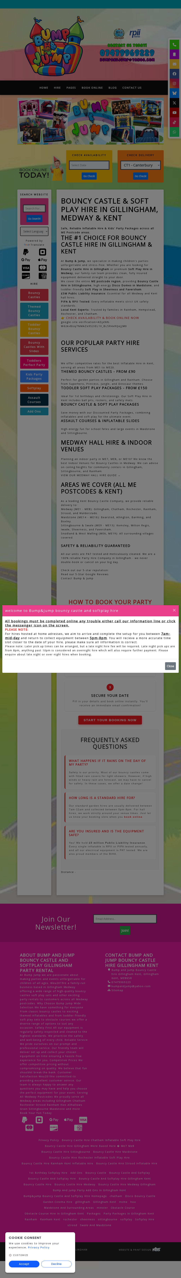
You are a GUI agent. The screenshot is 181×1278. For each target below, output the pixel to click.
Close (170, 666)
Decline (56, 1264)
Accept (24, 1264)
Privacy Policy (39, 1247)
